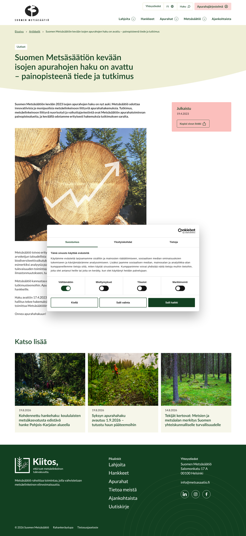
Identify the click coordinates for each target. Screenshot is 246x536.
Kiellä (74, 302)
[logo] (32, 20)
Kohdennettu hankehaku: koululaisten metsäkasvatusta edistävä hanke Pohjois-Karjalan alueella (50, 420)
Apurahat (166, 19)
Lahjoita (124, 19)
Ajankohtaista (221, 19)
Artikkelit (34, 31)
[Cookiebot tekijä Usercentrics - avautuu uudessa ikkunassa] (180, 231)
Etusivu (19, 31)
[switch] (104, 288)
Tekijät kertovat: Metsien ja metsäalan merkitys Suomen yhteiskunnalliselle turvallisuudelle (193, 420)
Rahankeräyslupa (63, 527)
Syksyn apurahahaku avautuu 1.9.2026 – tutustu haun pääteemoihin (114, 420)
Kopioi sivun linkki (190, 123)
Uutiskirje (119, 506)
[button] (80, 184)
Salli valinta (123, 302)
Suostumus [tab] (72, 242)
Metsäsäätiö (192, 19)
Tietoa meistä (123, 489)
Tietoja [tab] (174, 242)
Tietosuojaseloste (87, 527)
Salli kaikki (171, 302)
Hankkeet (147, 19)
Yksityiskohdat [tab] (123, 242)
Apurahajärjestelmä (210, 6)
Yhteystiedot (153, 6)
